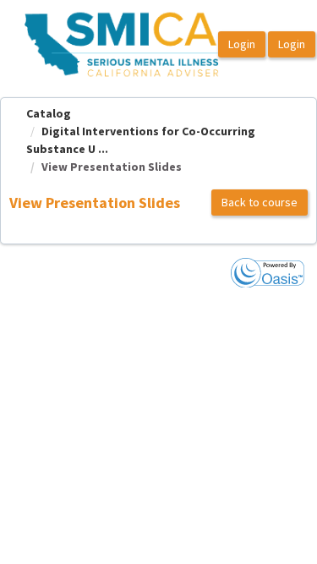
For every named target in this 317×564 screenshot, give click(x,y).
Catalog (48, 113)
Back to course (259, 202)
